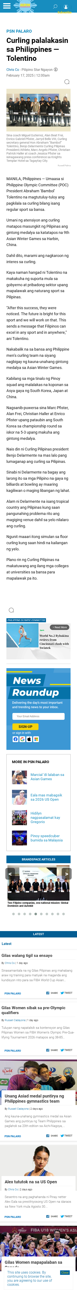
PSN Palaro (19, 31)
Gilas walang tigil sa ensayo (26, 955)
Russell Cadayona (15, 1020)
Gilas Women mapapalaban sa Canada (33, 1265)
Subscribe (65, 12)
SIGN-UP (25, 727)
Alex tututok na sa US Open (31, 1181)
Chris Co (12, 70)
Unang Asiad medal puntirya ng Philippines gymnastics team (34, 1098)
